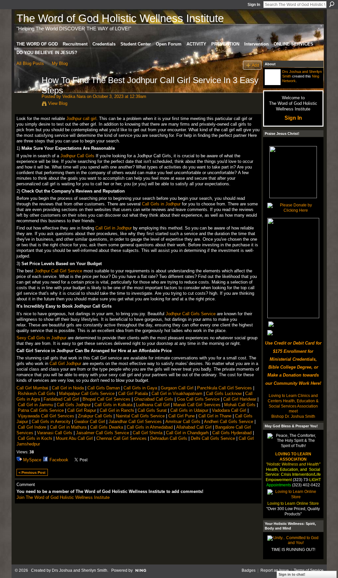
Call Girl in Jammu (35, 404)
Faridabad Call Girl (61, 399)
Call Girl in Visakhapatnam (177, 393)
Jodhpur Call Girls (77, 155)
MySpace (32, 459)
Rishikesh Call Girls (36, 393)
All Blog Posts (30, 63)
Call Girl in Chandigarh (187, 432)
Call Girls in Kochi (35, 438)
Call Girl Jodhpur (65, 363)
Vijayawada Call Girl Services (46, 415)
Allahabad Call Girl (194, 427)
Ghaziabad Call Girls (153, 399)
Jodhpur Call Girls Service (191, 313)
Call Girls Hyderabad (232, 432)
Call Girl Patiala (133, 393)
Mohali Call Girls (239, 404)
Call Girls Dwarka (106, 427)
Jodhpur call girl (81, 118)
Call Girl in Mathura (68, 427)
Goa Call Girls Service (198, 399)
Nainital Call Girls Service (140, 415)
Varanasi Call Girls (54, 432)
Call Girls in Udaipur (189, 410)
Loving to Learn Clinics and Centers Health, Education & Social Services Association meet (293, 403)
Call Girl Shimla (147, 432)
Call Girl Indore (33, 427)
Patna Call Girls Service (41, 410)
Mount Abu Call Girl (74, 438)
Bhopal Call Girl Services (106, 399)
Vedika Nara (73, 96)
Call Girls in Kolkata (113, 404)
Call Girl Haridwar (239, 399)
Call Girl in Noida (68, 387)
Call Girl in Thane (214, 415)
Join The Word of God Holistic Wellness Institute (63, 497)
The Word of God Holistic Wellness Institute (120, 18)
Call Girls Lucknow (224, 393)
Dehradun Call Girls (168, 438)
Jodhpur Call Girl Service (58, 270)
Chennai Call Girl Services (121, 438)
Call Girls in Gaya (140, 387)
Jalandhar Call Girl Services (135, 421)
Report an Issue (274, 570)
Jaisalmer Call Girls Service (102, 432)
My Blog (60, 63)
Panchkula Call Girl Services (224, 387)
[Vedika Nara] (27, 94)
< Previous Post (32, 472)
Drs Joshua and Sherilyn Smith (79, 570)
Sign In (254, 4)
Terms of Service (308, 570)
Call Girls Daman (103, 387)
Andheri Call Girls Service (228, 421)
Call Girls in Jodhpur (161, 203)
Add (255, 65)
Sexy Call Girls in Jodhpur (41, 337)
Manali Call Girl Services (196, 404)
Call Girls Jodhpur (74, 404)
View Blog (57, 103)
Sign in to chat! (292, 574)
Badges (248, 570)
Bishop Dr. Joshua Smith (293, 416)
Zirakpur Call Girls (95, 415)
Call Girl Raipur (81, 410)
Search (331, 4)
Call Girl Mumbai (32, 387)
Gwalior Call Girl (89, 421)
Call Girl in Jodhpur (113, 228)
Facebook (59, 459)
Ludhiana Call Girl (153, 404)
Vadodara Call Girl (229, 410)
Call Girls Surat (152, 410)
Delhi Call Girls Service (213, 438)
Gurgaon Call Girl (177, 387)
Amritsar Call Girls (182, 421)
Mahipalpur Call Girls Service (87, 393)
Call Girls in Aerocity (51, 421)
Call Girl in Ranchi (117, 410)
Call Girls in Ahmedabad (150, 427)
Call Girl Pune (181, 415)
